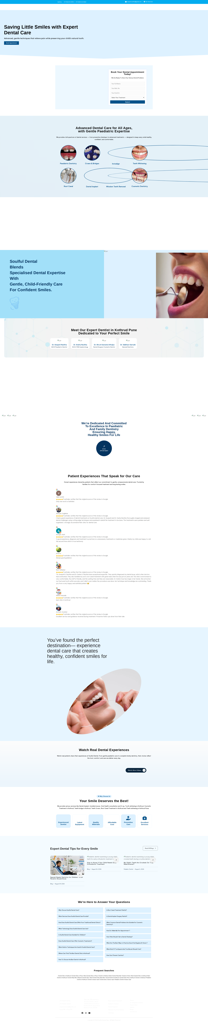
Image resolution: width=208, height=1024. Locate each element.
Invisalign (116, 164)
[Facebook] (82, 1013)
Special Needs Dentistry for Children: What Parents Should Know (66, 878)
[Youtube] (89, 1013)
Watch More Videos (134, 770)
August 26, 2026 (96, 869)
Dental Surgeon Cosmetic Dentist (104, 347)
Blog (51, 884)
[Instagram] (86, 1013)
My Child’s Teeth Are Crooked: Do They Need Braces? (138, 863)
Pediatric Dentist (128, 869)
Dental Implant (92, 186)
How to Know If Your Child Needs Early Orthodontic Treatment (101, 863)
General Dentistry (128, 347)
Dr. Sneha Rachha (80, 345)
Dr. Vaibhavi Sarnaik (128, 345)
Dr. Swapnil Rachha (59, 345)
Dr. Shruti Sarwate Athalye (104, 345)
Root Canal (68, 186)
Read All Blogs (149, 848)
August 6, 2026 (139, 869)
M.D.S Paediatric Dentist (59, 347)
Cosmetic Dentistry (140, 186)
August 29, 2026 (60, 884)
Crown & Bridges (92, 163)
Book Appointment (11, 43)
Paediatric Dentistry (68, 163)
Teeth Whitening (139, 163)
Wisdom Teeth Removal (116, 186)
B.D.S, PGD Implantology (80, 347)
